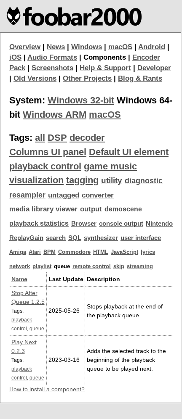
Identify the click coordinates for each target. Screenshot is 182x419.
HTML (100, 252)
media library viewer (43, 209)
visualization (36, 180)
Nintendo (159, 223)
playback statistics (39, 223)
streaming (140, 266)
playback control (45, 166)
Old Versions (34, 78)
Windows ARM (54, 114)
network (19, 266)
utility (111, 180)
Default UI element (129, 152)
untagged (63, 195)
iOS (15, 57)
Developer (154, 68)
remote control (91, 266)
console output (121, 223)
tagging (82, 180)
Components (104, 57)
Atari (35, 252)
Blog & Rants (140, 78)
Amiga (17, 252)
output (91, 209)
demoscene (123, 209)
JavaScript (124, 252)
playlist (41, 266)
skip (118, 266)
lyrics (148, 252)
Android (151, 47)
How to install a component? (47, 389)
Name (19, 279)
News (56, 47)
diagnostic (144, 181)
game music (110, 166)
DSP (57, 137)
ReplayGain (26, 238)
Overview (24, 47)
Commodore (74, 252)
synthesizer (101, 238)
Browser (83, 223)
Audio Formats (52, 57)
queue (36, 328)
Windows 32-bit (81, 100)
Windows (86, 47)
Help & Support (105, 68)
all (40, 137)
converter (98, 195)
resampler (27, 195)
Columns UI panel (47, 152)
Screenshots (52, 68)
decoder (87, 137)
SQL (74, 238)
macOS (120, 47)
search (56, 238)
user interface (140, 238)
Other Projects (87, 78)
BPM (49, 252)
